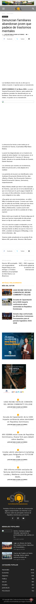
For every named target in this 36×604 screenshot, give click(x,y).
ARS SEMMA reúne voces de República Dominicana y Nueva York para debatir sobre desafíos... (18, 437)
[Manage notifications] (31, 599)
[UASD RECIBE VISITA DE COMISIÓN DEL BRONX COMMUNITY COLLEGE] (7, 292)
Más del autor (8, 286)
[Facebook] (13, 518)
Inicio (3, 13)
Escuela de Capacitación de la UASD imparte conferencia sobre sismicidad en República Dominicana (22, 304)
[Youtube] (23, 518)
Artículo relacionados (12, 283)
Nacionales (10, 13)
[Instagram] (18, 518)
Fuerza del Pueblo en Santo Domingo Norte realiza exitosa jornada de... (23, 555)
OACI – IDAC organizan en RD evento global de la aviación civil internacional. (26, 266)
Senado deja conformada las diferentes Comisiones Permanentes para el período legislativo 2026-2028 (23, 318)
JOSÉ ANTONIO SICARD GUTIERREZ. (14, 34)
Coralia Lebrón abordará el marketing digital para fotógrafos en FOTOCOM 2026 (18, 454)
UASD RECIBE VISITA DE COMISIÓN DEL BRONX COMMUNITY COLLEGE (22, 292)
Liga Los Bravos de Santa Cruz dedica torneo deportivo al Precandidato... (24, 545)
